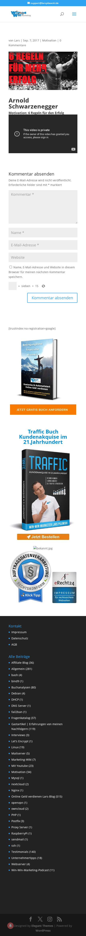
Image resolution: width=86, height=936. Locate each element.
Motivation (49, 40)
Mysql (15, 778)
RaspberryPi (19, 833)
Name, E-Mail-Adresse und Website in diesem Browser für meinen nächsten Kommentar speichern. (42, 272)
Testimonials (19, 852)
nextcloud (18, 784)
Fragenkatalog (20, 718)
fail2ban (16, 712)
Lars (17, 40)
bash (14, 675)
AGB (14, 644)
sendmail (17, 839)
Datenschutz (19, 638)
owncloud (17, 809)
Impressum (19, 632)
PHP (14, 815)
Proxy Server (19, 827)
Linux (15, 747)
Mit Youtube (19, 766)
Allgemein (18, 669)
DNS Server (19, 706)
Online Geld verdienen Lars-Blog (33, 796)
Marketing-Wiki (21, 759)
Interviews (18, 735)
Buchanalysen (20, 687)
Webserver (18, 864)
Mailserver (18, 753)
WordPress (43, 930)
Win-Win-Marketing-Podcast (30, 870)
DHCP (15, 699)
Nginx (15, 790)
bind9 (15, 681)
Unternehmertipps (23, 858)
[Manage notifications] (10, 925)
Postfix (15, 821)
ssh (13, 845)
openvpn (17, 803)
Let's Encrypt (19, 741)
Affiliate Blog (19, 662)
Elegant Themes (42, 926)
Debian (16, 693)
